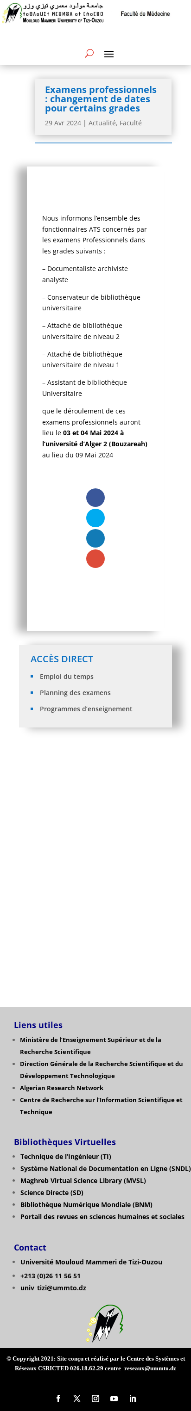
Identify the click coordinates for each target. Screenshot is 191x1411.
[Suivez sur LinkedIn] (132, 1398)
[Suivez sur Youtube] (114, 1398)
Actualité (102, 122)
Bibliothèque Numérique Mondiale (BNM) (86, 1204)
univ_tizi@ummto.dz (53, 1287)
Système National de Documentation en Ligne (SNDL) (105, 1168)
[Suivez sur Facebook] (58, 1398)
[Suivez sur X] (77, 1398)
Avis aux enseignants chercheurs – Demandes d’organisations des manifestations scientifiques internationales (96, 813)
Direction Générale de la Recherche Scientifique (93, 1064)
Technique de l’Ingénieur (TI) (65, 1156)
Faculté (131, 122)
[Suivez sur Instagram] (95, 1398)
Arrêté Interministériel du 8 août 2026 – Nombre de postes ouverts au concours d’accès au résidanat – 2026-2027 (96, 777)
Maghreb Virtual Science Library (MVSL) (83, 1180)
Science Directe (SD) (51, 1192)
